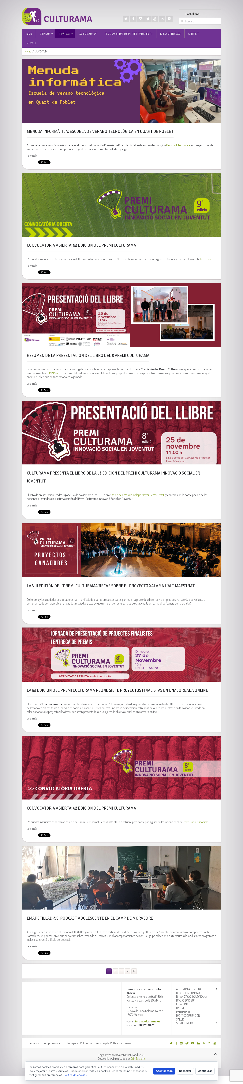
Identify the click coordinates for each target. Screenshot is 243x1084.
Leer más (32, 156)
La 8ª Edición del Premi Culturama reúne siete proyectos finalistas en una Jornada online (117, 690)
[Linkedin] (162, 19)
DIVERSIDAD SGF (185, 1000)
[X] (126, 19)
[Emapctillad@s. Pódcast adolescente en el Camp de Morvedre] (121, 878)
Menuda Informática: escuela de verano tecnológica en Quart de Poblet (100, 131)
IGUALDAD (182, 1004)
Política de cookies (75, 1075)
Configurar (205, 1070)
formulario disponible (196, 822)
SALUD (180, 1019)
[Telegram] (147, 19)
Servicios (34, 1043)
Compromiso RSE (53, 1043)
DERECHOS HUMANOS (188, 993)
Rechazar (185, 1070)
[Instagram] (140, 19)
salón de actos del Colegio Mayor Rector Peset (138, 495)
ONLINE (180, 1008)
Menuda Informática (178, 145)
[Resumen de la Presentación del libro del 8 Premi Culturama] (121, 315)
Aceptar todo (164, 1070)
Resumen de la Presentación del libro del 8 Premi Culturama (88, 355)
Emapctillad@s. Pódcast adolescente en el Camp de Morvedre (90, 918)
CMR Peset (53, 373)
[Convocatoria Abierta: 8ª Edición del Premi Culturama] (121, 768)
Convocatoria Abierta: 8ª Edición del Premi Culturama (81, 808)
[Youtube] (154, 19)
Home (28, 51)
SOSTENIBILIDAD (185, 1023)
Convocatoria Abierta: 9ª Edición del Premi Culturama (81, 245)
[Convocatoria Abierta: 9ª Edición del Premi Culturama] (121, 205)
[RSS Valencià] (204, 1043)
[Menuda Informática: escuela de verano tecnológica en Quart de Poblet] (121, 91)
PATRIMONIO (183, 1012)
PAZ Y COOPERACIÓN (188, 1015)
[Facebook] (133, 19)
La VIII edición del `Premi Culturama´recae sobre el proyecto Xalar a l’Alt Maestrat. (111, 585)
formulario (206, 259)
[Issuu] (169, 19)
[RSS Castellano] (209, 1043)
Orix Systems (138, 1058)
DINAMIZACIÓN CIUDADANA (191, 996)
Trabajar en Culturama (79, 1043)
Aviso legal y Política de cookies (113, 1043)
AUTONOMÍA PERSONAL (189, 989)
